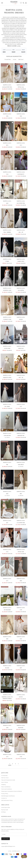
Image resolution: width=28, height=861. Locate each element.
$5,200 (23, 52)
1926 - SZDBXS (7, 232)
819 (7, 522)
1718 (7, 174)
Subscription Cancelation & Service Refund (11, 791)
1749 (21, 609)
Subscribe (5, 838)
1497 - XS (21, 377)
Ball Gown (20, 59)
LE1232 (21, 696)
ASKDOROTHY (24, 856)
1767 (21, 638)
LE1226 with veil (7, 87)
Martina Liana (7, 84)
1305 (21, 116)
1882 (7, 638)
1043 (21, 580)
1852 (7, 493)
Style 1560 (21, 551)
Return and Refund (5, 786)
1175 (7, 756)
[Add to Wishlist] (2, 81)
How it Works (4, 782)
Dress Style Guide (5, 807)
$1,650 (13, 52)
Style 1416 (21, 87)
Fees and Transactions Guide (8, 780)
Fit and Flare (8, 59)
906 (7, 464)
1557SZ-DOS (7, 348)
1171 (7, 580)
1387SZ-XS (21, 348)
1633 (7, 203)
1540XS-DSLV (20, 261)
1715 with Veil (21, 522)
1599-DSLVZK (7, 435)
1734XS (7, 261)
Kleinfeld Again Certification (8, 796)
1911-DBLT (7, 406)
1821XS (21, 319)
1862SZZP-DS (20, 435)
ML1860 (7, 667)
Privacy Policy (4, 793)
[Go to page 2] (18, 763)
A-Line (14, 59)
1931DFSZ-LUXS (7, 290)
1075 (7, 145)
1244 (7, 727)
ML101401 (20, 727)
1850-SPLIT (21, 464)
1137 (21, 406)
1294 (7, 116)
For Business (4, 775)
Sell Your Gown (5, 777)
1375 (21, 145)
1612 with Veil (21, 203)
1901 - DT (20, 232)
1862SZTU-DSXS (7, 377)
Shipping (3, 784)
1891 (21, 493)
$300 (4, 52)
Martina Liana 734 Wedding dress (7, 697)
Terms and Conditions (6, 789)
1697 (21, 667)
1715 (7, 551)
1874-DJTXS (21, 290)
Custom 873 (21, 174)
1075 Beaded (7, 609)
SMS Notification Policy (7, 800)
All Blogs (3, 812)
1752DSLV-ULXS (7, 319)
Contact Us (4, 798)
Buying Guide (4, 809)
